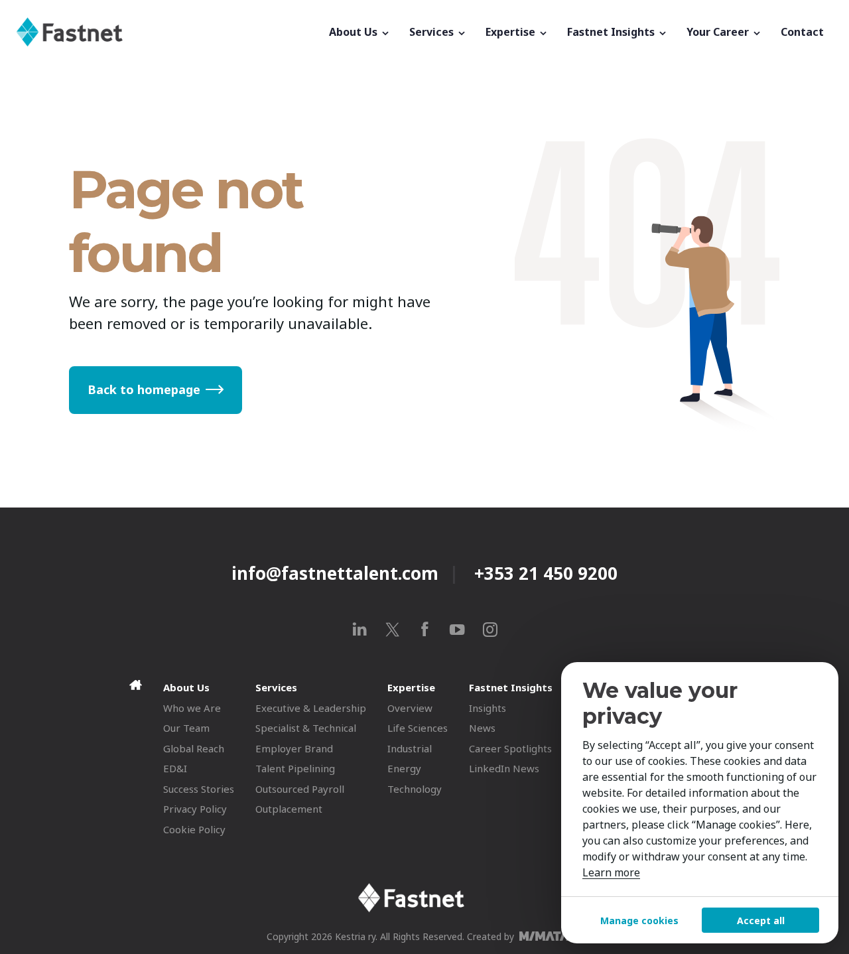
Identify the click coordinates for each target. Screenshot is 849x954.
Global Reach (193, 748)
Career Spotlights (510, 748)
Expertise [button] (512, 32)
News (482, 727)
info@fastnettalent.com (334, 573)
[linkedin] (360, 629)
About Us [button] (354, 32)
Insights (487, 708)
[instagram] (490, 629)
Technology (414, 788)
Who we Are (192, 708)
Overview (409, 708)
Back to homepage (144, 389)
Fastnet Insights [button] (612, 32)
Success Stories (198, 788)
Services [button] (432, 32)
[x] (392, 629)
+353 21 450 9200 (546, 573)
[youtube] (457, 629)
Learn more (611, 872)
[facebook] (425, 629)
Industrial (409, 748)
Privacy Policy (195, 808)
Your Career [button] (718, 32)
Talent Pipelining (295, 768)
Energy (404, 768)
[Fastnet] (168, 32)
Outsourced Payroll (299, 788)
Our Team (186, 727)
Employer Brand (294, 748)
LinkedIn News (504, 768)
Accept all (761, 920)
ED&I (175, 768)
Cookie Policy (194, 829)
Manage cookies (639, 920)
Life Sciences (417, 727)
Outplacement (288, 808)
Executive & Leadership (310, 708)
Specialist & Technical (305, 727)
